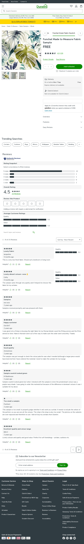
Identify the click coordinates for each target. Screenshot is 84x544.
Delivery (24, 489)
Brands (24, 506)
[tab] (64, 33)
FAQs (3, 506)
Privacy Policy (61, 470)
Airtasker (5, 510)
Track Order (5, 1)
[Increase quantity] (51, 66)
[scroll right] (80, 33)
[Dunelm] (42, 6)
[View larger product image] (38, 33)
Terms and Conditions (47, 470)
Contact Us (23, 1)
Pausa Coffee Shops (49, 506)
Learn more (48, 111)
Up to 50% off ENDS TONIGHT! (23, 22)
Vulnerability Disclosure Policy (70, 522)
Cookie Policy (66, 493)
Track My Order (7, 502)
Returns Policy (6, 489)
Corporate (45, 498)
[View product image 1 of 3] (5, 75)
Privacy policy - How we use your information (71, 503)
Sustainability (46, 502)
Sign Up (62, 465)
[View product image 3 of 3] (22, 75)
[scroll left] (45, 33)
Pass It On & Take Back (70, 485)
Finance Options (27, 514)
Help (3, 498)
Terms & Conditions (68, 489)
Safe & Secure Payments (70, 498)
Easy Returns (60, 59)
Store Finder (14, 1)
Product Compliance (69, 527)
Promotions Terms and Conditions (53, 474)
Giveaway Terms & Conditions (72, 512)
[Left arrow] (4, 50)
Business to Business (49, 510)
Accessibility (46, 519)
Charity (44, 493)
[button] (3, 6)
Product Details (48, 59)
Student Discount (28, 519)
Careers (44, 485)
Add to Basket (69, 66)
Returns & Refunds (8, 485)
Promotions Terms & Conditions (69, 517)
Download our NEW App (30, 498)
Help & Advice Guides (29, 510)
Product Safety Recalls (70, 508)
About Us (45, 489)
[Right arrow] (39, 50)
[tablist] (62, 33)
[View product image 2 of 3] (14, 75)
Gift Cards (25, 502)
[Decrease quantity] (45, 66)
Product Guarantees (8, 514)
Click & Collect (27, 493)
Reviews (45, 514)
